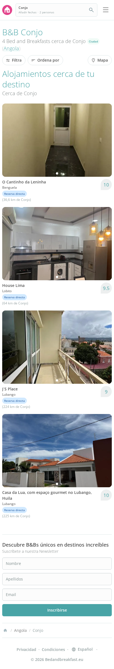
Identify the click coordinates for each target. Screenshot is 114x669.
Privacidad (26, 649)
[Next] (104, 140)
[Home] (5, 630)
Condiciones (53, 649)
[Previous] (10, 140)
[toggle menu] (106, 10)
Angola (11, 48)
